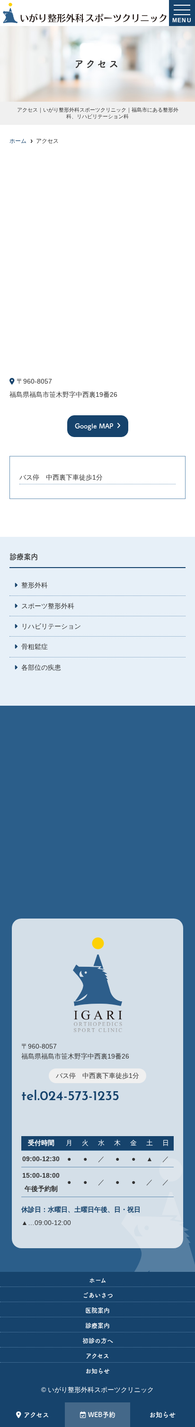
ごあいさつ (97, 1295)
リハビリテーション (51, 626)
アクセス (36, 1414)
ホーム (97, 1280)
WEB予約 (101, 1414)
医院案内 (97, 1310)
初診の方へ (97, 1341)
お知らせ (162, 1414)
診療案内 (97, 1325)
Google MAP (94, 426)
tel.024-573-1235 (70, 1096)
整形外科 (34, 585)
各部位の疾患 (41, 667)
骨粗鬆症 (34, 646)
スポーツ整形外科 (47, 606)
